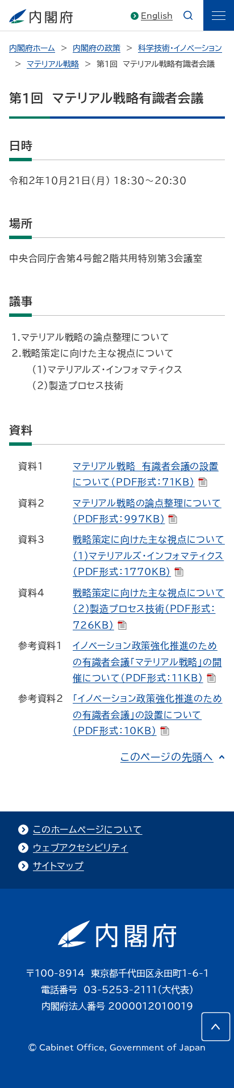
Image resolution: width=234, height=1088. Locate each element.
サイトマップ (58, 866)
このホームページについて (88, 829)
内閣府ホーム (32, 48)
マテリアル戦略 (53, 64)
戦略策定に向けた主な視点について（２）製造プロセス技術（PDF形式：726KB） (149, 609)
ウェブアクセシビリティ (80, 847)
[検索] (188, 15)
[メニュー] (218, 15)
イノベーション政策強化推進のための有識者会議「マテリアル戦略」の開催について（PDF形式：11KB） (147, 662)
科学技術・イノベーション (180, 48)
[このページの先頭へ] (215, 1026)
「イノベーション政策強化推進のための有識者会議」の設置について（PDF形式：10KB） (148, 714)
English (157, 16)
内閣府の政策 (96, 48)
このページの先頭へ (167, 757)
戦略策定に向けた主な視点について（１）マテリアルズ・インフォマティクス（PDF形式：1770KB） (149, 555)
